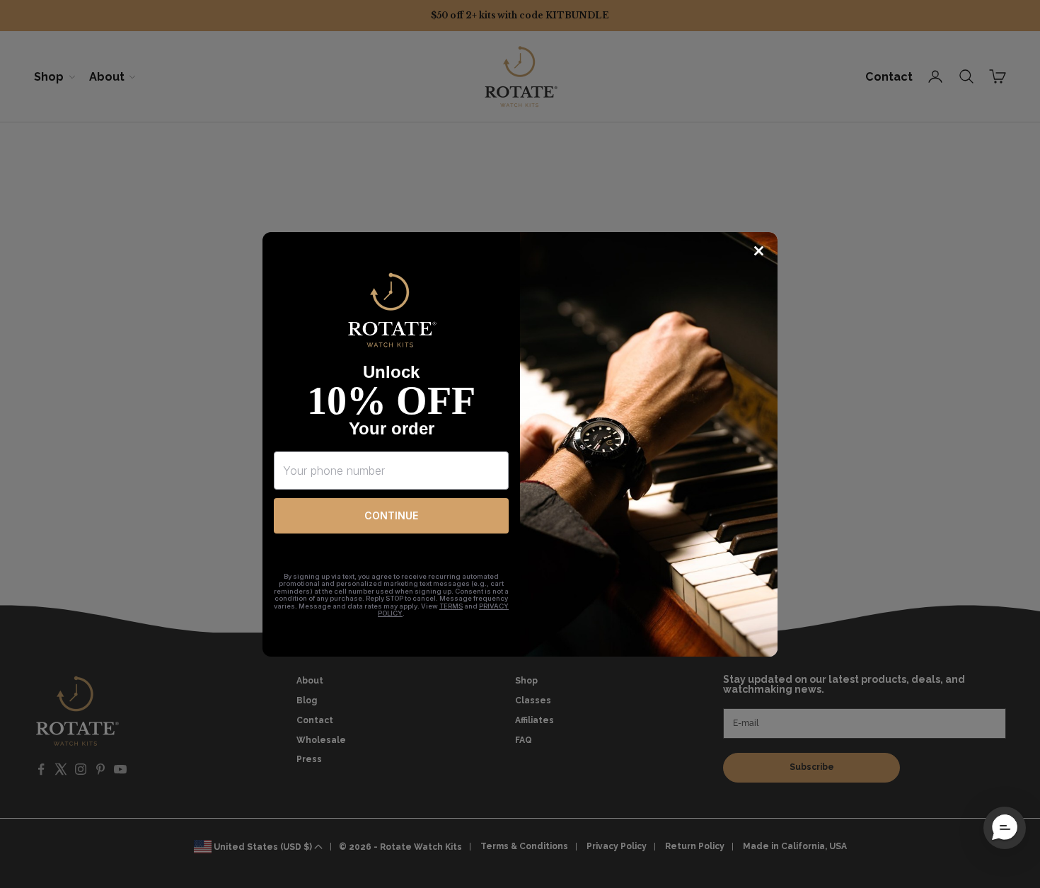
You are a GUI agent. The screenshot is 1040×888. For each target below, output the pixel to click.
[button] (1004, 828)
